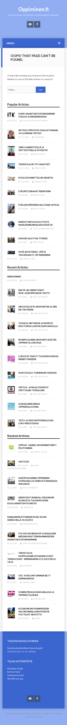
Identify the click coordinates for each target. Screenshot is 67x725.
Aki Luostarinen (40, 297)
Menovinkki (14, 276)
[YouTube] (30, 24)
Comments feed (15, 675)
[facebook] (37, 24)
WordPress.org (15, 678)
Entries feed (13, 672)
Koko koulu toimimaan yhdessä (37, 373)
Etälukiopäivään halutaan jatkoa (38, 205)
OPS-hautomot (30, 280)
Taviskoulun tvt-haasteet (34, 164)
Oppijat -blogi (40, 452)
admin (37, 618)
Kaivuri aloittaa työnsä (32, 238)
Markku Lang (41, 182)
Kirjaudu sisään (15, 668)
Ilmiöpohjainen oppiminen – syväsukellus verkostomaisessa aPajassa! (37, 481)
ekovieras (39, 137)
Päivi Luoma (39, 154)
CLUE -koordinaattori (43, 228)
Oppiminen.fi (33, 9)
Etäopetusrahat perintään (34, 191)
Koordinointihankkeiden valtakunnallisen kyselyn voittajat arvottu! (33, 611)
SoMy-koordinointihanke (35, 120)
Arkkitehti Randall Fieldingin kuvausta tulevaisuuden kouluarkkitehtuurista (30, 500)
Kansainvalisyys (30, 524)
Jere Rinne (28, 507)
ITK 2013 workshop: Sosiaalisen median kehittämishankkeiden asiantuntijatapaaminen (31, 536)
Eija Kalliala (39, 599)
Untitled (23, 461)
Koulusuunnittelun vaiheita (35, 177)
